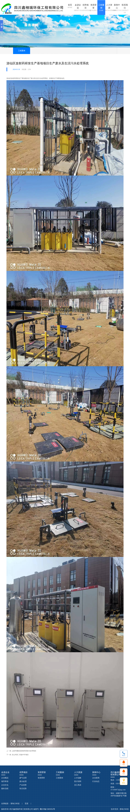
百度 (26, 803)
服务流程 (4, 789)
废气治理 (23, 778)
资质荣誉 (93, 7)
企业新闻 (95, 778)
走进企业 (78, 7)
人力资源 (109, 7)
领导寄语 (4, 781)
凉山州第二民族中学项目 (20, 755)
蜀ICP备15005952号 (47, 809)
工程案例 (101, 7)
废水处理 (23, 781)
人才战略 (77, 778)
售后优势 (23, 789)
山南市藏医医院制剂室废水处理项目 (24, 751)
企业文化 (4, 785)
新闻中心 (117, 7)
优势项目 (86, 7)
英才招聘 (77, 781)
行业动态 (95, 781)
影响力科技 (15, 803)
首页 (70, 6)
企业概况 (4, 778)
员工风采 (77, 785)
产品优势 (23, 785)
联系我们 (124, 8)
